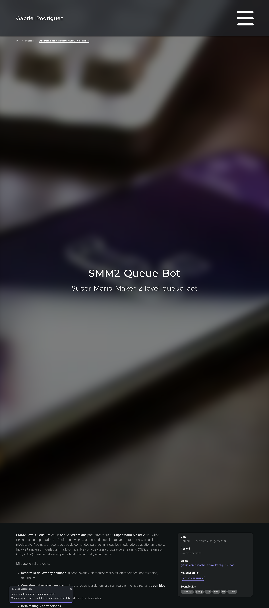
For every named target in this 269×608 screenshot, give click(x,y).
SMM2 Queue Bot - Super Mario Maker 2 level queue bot (64, 41)
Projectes (29, 41)
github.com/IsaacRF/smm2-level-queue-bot (207, 565)
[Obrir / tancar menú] (245, 18)
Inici (18, 41)
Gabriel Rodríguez (39, 18)
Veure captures (193, 578)
